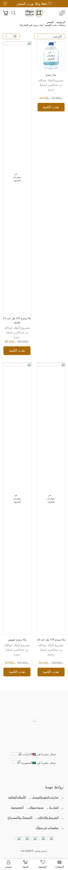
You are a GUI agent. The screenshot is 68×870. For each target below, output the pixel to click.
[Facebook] (51, 775)
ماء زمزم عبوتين (17, 639)
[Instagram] (26, 775)
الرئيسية (60, 22)
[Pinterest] (17, 775)
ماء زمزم (51, 74)
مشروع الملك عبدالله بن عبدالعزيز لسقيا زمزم (51, 85)
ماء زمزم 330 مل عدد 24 (51, 639)
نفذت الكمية (51, 107)
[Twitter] (42, 775)
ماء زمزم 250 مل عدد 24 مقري (17, 320)
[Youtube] (34, 775)
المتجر (50, 22)
